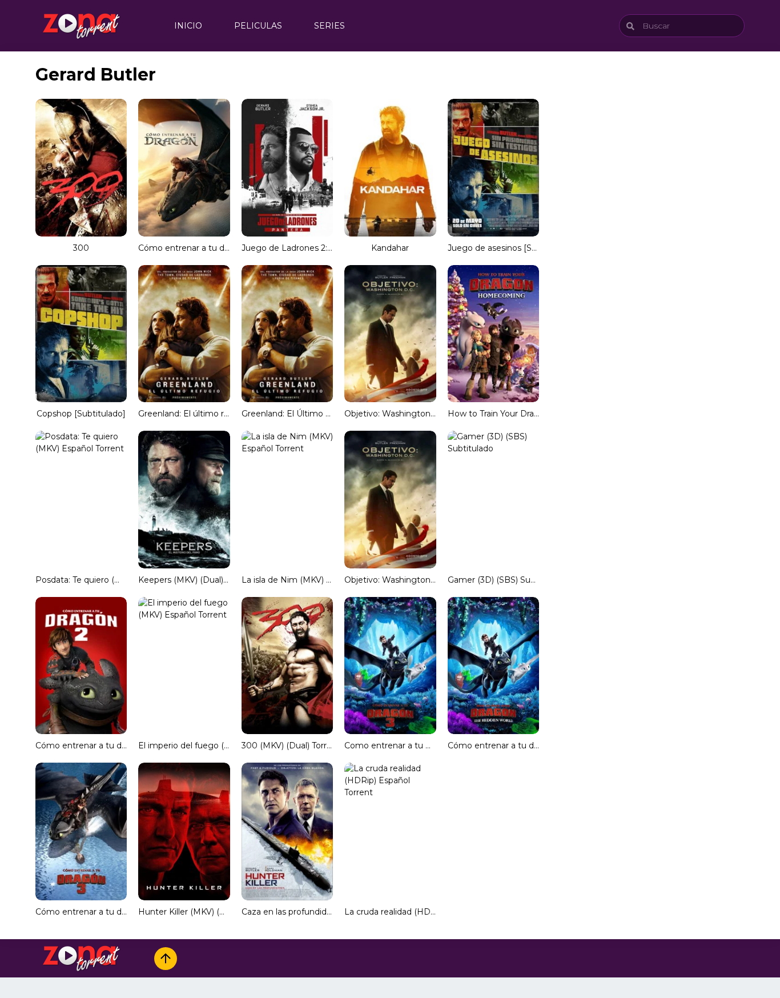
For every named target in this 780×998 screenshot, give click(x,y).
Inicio (188, 26)
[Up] (165, 958)
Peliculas (258, 26)
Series (329, 26)
